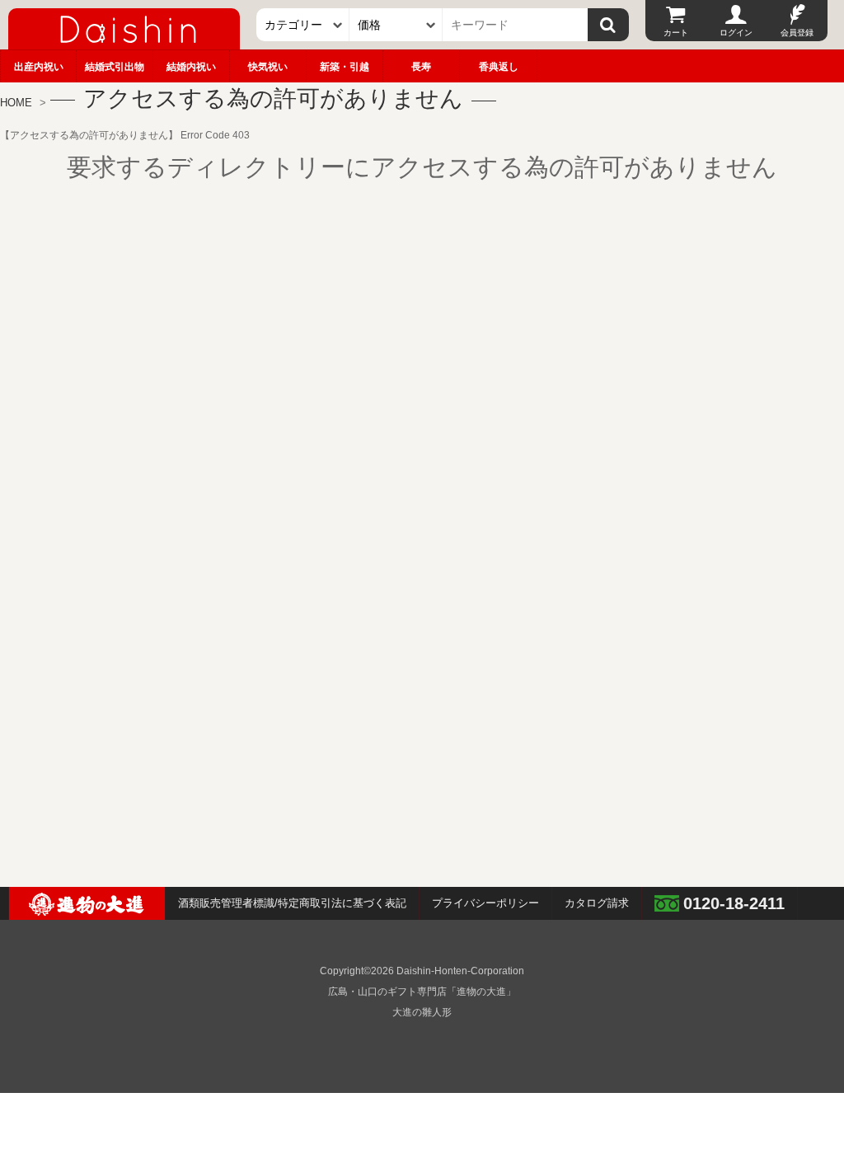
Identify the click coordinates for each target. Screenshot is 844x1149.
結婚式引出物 (114, 67)
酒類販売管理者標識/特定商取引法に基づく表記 (292, 903)
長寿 (421, 67)
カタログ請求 (597, 903)
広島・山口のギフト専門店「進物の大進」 (422, 991)
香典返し (498, 67)
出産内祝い (38, 67)
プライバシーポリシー (485, 903)
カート (675, 32)
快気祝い (268, 67)
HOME (16, 102)
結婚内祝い (191, 67)
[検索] (608, 24)
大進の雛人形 (422, 1012)
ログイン (736, 32)
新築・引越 (344, 67)
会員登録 (797, 32)
